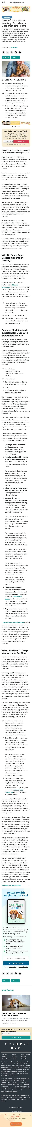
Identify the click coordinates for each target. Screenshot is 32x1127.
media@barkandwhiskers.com (9, 1091)
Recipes (14, 1054)
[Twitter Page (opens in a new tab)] (13, 1044)
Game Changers (25, 1054)
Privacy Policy (13, 144)
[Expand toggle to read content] (29, 885)
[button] (3, 2)
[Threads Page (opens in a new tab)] (10, 1044)
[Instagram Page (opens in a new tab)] (7, 1044)
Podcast (23, 1056)
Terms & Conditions (17, 1111)
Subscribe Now (16, 1124)
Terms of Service (21, 144)
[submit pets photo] (16, 9)
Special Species (6, 1059)
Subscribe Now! (16, 1037)
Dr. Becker (14, 47)
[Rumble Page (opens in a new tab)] (19, 1048)
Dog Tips (7, 17)
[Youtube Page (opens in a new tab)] (12, 1048)
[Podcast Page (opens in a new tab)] (28, 1044)
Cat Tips (4, 1056)
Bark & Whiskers (13, 1107)
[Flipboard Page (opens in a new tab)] (21, 1044)
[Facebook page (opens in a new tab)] (3, 1044)
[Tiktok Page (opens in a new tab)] (25, 1044)
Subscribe (24, 1059)
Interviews (14, 1059)
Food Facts (14, 1056)
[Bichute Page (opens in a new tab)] (16, 1048)
